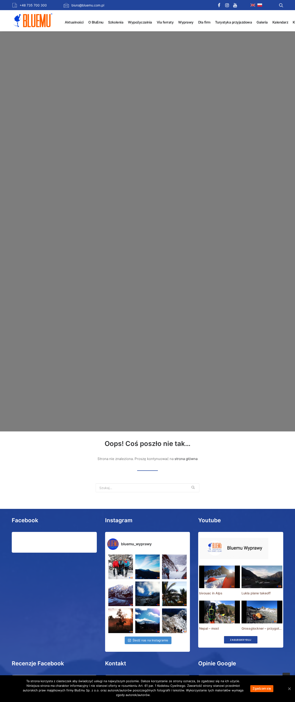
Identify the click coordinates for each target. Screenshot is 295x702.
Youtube (209, 520)
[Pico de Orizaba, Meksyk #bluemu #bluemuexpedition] (147, 593)
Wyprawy (186, 22)
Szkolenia (116, 22)
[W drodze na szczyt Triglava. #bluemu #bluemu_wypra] (174, 620)
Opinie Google (217, 663)
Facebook (25, 520)
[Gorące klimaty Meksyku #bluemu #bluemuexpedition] (174, 593)
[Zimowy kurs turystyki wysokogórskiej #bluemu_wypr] (174, 567)
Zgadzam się (262, 688)
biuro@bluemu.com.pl (87, 5)
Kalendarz (280, 22)
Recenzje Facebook (38, 663)
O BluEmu (95, 22)
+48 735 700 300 (33, 5)
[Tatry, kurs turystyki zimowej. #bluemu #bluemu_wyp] (120, 593)
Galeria (262, 22)
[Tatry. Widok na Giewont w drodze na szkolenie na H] (147, 567)
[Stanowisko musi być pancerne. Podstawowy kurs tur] (120, 567)
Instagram (119, 520)
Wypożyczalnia (140, 22)
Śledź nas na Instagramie (150, 640)
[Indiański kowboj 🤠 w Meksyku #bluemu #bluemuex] (120, 620)
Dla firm (204, 22)
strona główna (186, 459)
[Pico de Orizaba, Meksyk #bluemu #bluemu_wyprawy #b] (147, 620)
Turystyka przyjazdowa (233, 22)
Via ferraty (165, 22)
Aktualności (74, 22)
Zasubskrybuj (240, 639)
